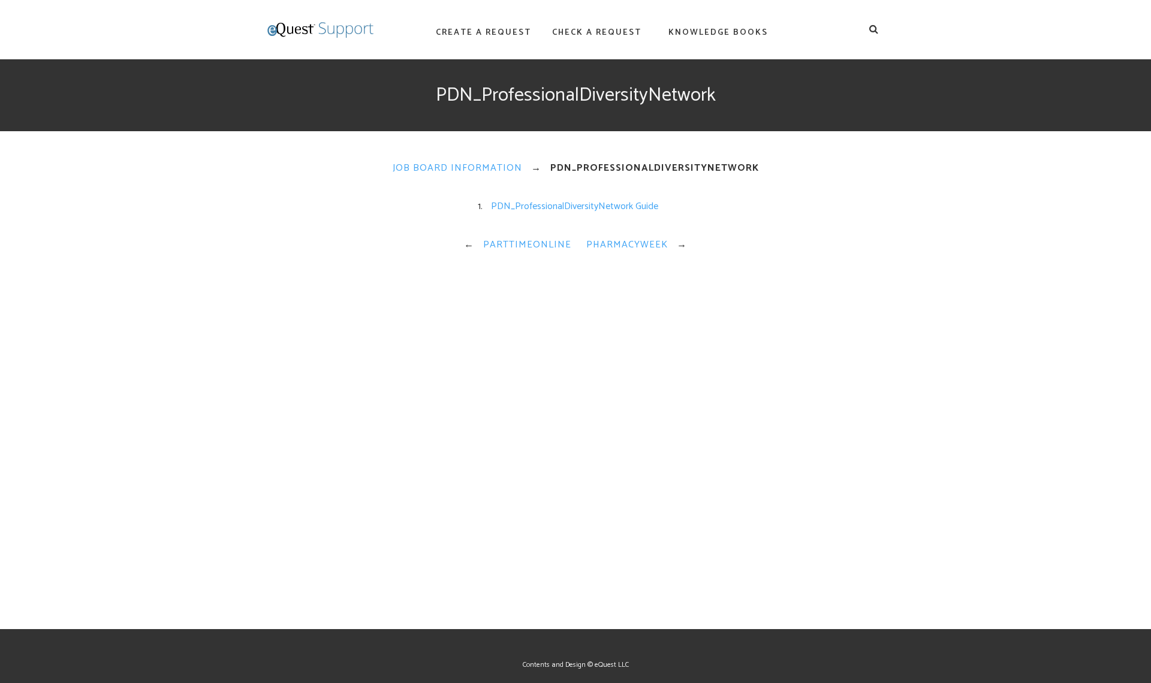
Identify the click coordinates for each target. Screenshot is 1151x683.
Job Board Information (457, 168)
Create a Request (483, 33)
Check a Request (596, 33)
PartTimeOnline (527, 245)
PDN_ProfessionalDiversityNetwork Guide (574, 206)
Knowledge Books (718, 33)
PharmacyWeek (627, 245)
